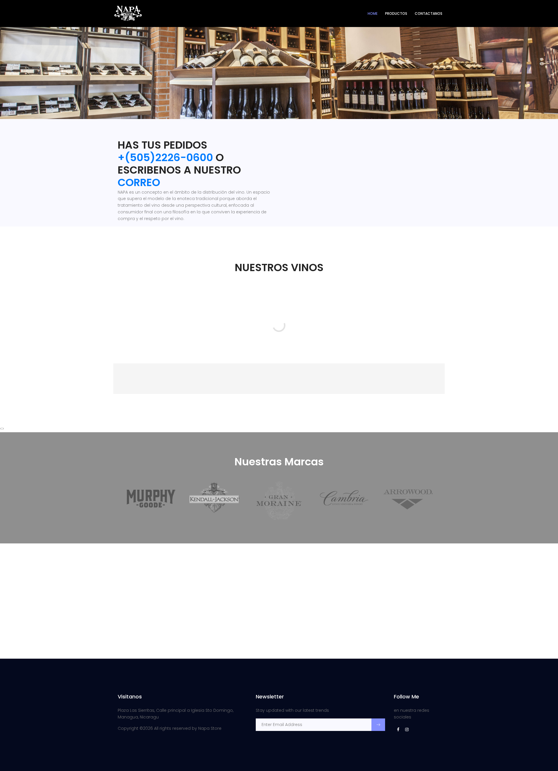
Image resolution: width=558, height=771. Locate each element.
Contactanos (428, 13)
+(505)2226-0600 (165, 157)
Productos (396, 13)
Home (373, 13)
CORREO (139, 182)
